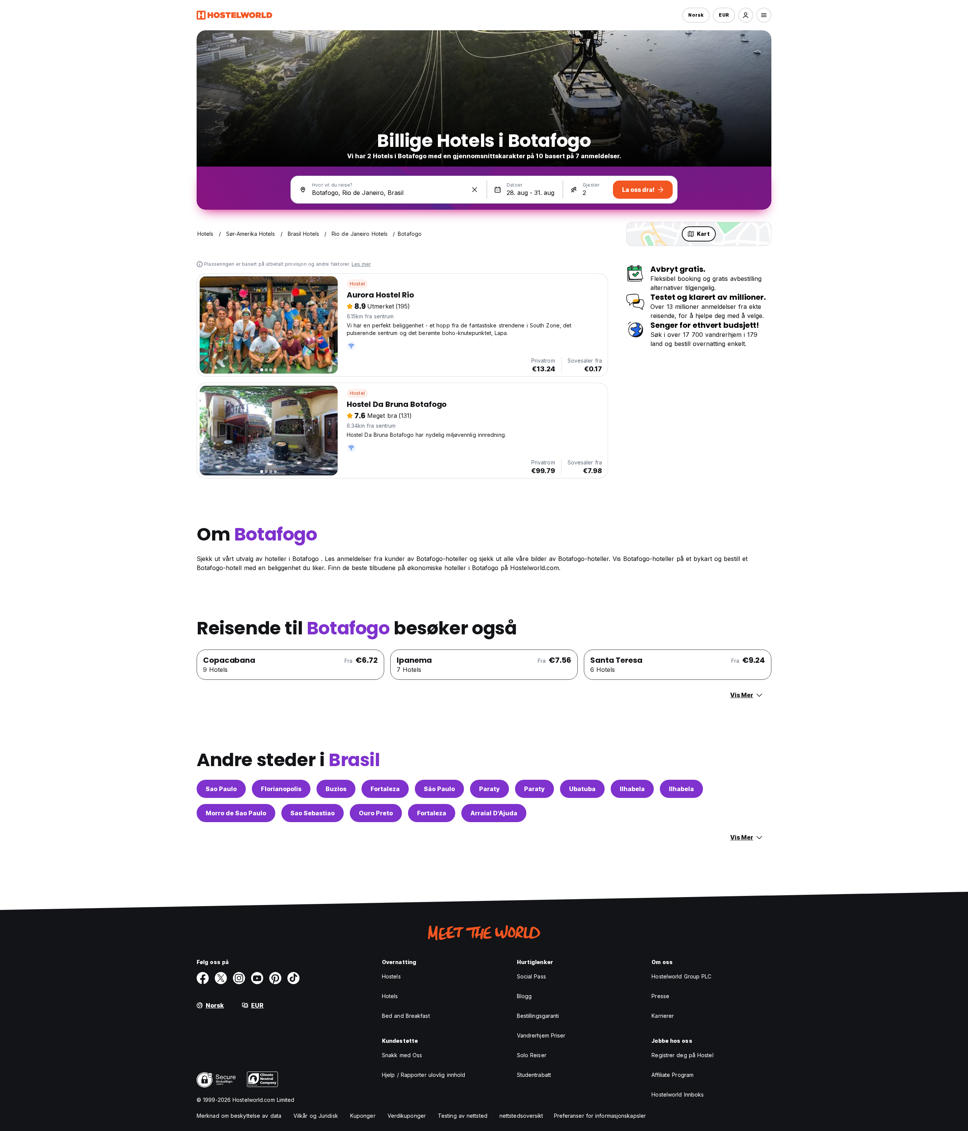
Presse (660, 996)
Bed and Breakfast (406, 1016)
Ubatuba (582, 789)
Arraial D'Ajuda (493, 813)
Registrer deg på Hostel (682, 1055)
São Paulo (439, 789)
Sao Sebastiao (312, 813)
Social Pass (531, 976)
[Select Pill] (745, 15)
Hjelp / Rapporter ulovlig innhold (423, 1075)
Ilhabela (632, 789)
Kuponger (362, 1115)
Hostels (391, 976)
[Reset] (474, 190)
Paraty (489, 789)
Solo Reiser (531, 1055)
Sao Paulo (221, 789)
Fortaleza (385, 789)
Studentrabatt (534, 1075)
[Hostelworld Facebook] (203, 978)
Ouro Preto (376, 813)
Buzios (336, 789)
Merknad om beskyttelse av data (239, 1115)
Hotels (390, 996)
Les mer (361, 264)
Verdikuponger (407, 1115)
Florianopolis (281, 789)
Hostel (357, 284)
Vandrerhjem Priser (541, 1035)
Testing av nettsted (462, 1115)
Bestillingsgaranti (538, 1016)
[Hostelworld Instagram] (239, 978)
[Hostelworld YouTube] (257, 978)
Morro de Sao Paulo (236, 813)
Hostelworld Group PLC (681, 976)
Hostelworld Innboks (678, 1094)
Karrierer (663, 1016)
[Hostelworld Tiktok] (293, 978)
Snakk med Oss (402, 1055)
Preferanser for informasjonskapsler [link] (600, 1115)
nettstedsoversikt (521, 1115)
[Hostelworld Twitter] (221, 978)
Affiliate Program (672, 1075)
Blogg (524, 996)
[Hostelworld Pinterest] (275, 978)
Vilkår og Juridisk (315, 1115)
